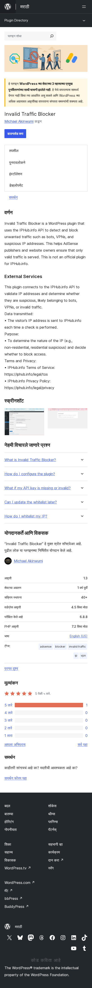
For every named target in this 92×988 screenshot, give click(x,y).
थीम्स (51, 814)
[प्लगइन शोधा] (51, 36)
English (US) (79, 636)
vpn (83, 655)
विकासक (10, 860)
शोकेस (52, 806)
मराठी (18, 926)
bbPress (13, 898)
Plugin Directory (16, 20)
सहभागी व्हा (55, 844)
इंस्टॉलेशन (15, 174)
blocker (60, 646)
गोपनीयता (10, 829)
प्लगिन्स (53, 821)
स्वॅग (51, 868)
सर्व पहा (83, 744)
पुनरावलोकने (17, 162)
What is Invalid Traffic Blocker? (30, 460)
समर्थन (13, 197)
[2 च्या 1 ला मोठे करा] (38, 414)
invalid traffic (77, 646)
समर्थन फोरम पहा (15, 778)
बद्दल (7, 806)
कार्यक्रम (54, 852)
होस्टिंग (9, 821)
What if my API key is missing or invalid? (37, 488)
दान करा (56, 860)
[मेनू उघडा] (85, 6)
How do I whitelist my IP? (25, 516)
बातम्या (8, 814)
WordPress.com (19, 882)
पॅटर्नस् (52, 829)
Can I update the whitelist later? (30, 502)
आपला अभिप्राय (14, 744)
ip (76, 655)
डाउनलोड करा (15, 133)
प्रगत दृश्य (11, 668)
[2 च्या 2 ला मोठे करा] (81, 414)
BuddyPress (16, 906)
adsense (46, 646)
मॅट (8, 890)
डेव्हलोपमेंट (16, 185)
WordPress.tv (17, 868)
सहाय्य (8, 852)
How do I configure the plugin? (29, 474)
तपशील (14, 150)
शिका (7, 844)
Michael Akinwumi (18, 121)
